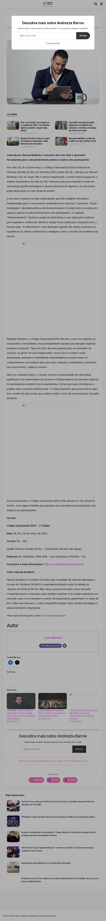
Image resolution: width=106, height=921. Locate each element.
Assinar (83, 35)
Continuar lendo (53, 43)
